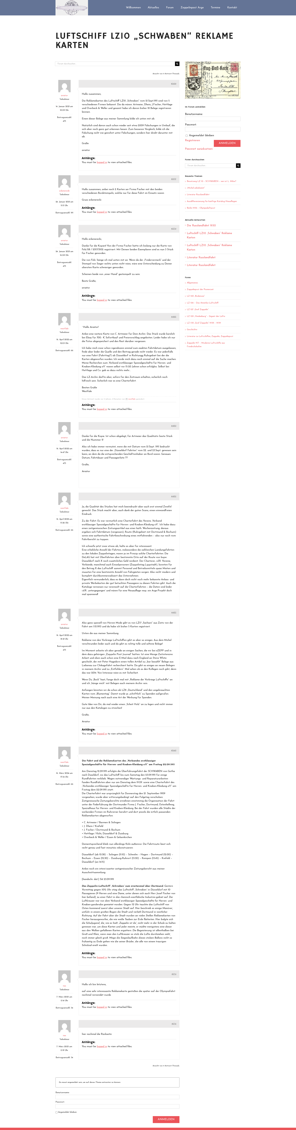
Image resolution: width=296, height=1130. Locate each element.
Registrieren (192, 140)
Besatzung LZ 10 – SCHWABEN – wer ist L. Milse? (211, 181)
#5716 (174, 1024)
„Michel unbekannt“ (196, 188)
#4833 (173, 613)
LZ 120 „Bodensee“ (196, 296)
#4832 (173, 496)
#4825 (173, 317)
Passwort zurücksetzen (199, 149)
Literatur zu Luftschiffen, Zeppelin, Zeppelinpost (210, 336)
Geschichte (192, 329)
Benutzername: (63, 1093)
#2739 (173, 229)
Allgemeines (192, 283)
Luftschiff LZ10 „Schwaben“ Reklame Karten (209, 235)
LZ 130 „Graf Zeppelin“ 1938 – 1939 (204, 323)
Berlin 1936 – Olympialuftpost (201, 208)
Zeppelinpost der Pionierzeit (200, 289)
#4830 (173, 426)
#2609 (173, 84)
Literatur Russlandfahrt (198, 194)
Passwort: (60, 1102)
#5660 (173, 750)
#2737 (173, 179)
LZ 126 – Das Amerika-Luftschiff (202, 303)
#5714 (174, 974)
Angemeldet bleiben (67, 1112)
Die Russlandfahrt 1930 (201, 225)
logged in (102, 162)
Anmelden (166, 1119)
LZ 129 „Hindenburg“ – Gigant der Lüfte (206, 316)
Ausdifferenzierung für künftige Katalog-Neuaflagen (212, 201)
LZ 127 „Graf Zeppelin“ (198, 309)
